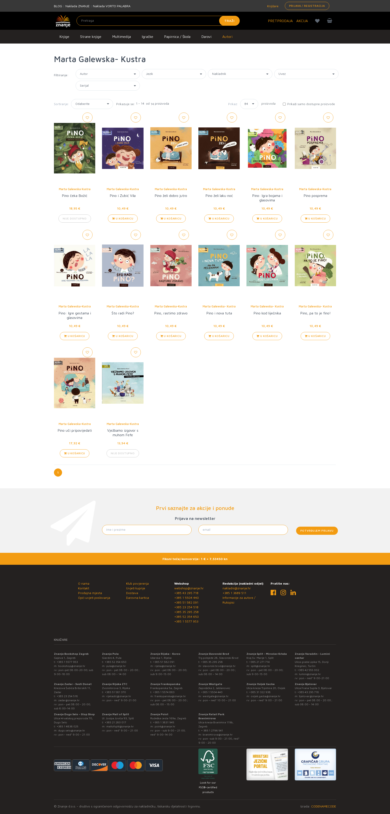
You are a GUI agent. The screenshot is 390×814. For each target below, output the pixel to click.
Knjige (64, 37)
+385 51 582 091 (186, 602)
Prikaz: (233, 104)
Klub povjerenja (137, 583)
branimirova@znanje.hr (218, 734)
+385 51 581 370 (115, 692)
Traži (229, 21)
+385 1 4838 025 (67, 726)
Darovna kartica (137, 598)
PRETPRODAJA (280, 21)
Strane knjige (90, 37)
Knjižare (272, 6)
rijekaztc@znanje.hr (118, 696)
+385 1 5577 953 (186, 621)
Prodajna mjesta (90, 593)
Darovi (206, 37)
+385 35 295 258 (186, 612)
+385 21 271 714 (259, 662)
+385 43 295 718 (186, 593)
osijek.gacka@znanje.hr (266, 696)
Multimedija (121, 37)
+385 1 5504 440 (186, 598)
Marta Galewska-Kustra (123, 189)
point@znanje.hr (165, 726)
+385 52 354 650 (186, 616)
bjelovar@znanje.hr (311, 696)
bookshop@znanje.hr (71, 666)
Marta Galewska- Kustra (219, 306)
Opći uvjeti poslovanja (94, 598)
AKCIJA (302, 21)
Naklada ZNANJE (77, 6)
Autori (227, 37)
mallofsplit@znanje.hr (120, 726)
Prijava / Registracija (307, 5)
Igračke (147, 37)
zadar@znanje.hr (69, 700)
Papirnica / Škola (177, 37)
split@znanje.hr (260, 666)
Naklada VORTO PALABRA (111, 6)
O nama (83, 583)
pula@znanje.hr (116, 666)
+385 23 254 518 (186, 607)
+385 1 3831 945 (163, 722)
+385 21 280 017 (115, 722)
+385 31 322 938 (260, 692)
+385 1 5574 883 (163, 692)
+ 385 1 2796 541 (212, 730)
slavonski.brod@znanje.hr (219, 666)
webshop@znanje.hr (189, 588)
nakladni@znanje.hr (237, 588)
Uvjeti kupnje (135, 588)
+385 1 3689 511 (234, 593)
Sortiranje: (61, 104)
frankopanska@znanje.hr (170, 696)
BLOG (58, 6)
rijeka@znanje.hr (165, 666)
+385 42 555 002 (308, 670)
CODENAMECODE (323, 806)
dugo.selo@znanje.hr (71, 730)
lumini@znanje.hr (310, 674)
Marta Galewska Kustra (75, 189)
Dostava (132, 593)
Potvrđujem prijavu (317, 530)
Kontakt (83, 588)
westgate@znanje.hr (216, 696)
